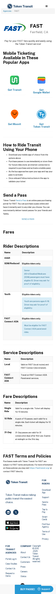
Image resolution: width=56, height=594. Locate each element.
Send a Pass (21, 200)
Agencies (7, 11)
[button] (47, 6)
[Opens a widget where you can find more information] (44, 589)
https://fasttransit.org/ (40, 468)
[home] (19, 6)
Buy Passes (28, 589)
